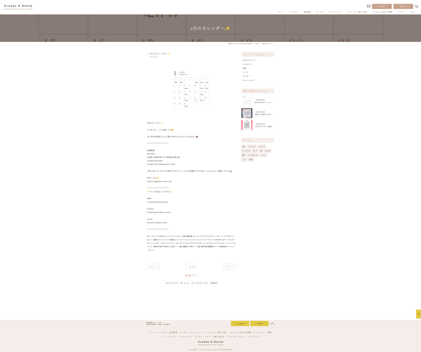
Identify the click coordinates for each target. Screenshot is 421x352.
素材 (243, 155)
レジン (244, 159)
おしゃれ (267, 151)
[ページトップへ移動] (272, 323)
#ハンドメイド (172, 283)
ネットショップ (249, 80)
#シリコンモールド (200, 283)
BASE (402, 6)
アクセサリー (248, 64)
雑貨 (244, 68)
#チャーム (185, 283)
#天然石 (213, 283)
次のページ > (229, 266)
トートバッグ (246, 151)
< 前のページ (153, 266)
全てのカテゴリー (249, 60)
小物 (261, 151)
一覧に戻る (191, 266)
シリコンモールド (253, 155)
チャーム (263, 155)
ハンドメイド (252, 146)
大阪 (243, 146)
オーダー (246, 76)
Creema (381, 6)
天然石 (251, 159)
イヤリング (261, 146)
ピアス (255, 151)
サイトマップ (254, 336)
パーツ (245, 72)
